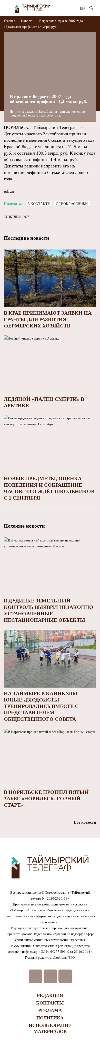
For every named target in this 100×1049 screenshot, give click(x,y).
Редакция (50, 995)
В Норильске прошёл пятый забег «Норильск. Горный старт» (46, 798)
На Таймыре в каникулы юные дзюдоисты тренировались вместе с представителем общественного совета (41, 706)
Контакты (50, 1003)
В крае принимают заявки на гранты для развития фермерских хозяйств (48, 319)
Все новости (85, 822)
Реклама (50, 1010)
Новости (27, 21)
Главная (10, 21)
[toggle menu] (6, 8)
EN (82, 8)
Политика (50, 1017)
